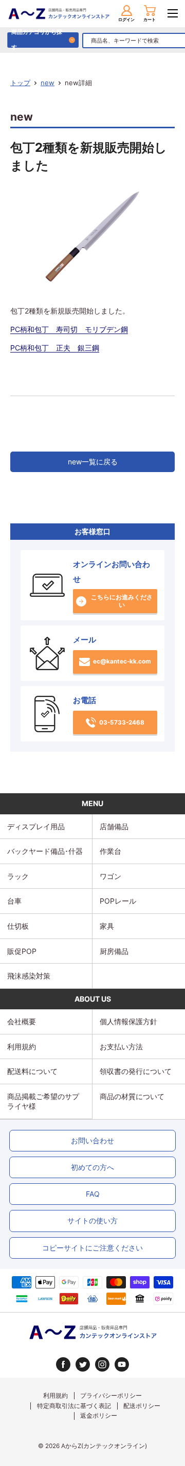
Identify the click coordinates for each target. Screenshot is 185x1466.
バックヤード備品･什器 (45, 851)
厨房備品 (114, 951)
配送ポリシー (141, 1406)
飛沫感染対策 (28, 975)
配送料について (32, 1071)
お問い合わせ (92, 1140)
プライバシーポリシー (111, 1395)
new (47, 83)
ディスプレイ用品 (36, 826)
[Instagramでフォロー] (102, 1364)
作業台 (110, 851)
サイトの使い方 (92, 1220)
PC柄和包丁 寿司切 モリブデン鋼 (69, 329)
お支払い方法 (121, 1046)
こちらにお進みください (122, 601)
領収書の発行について (136, 1071)
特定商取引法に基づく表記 (74, 1406)
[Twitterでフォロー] (83, 1364)
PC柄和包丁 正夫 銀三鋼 (54, 347)
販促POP (21, 951)
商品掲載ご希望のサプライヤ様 (43, 1101)
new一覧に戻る (93, 461)
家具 (107, 926)
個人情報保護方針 (128, 1021)
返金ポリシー (98, 1415)
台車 (14, 900)
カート (149, 19)
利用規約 (21, 1046)
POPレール (118, 900)
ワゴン (110, 876)
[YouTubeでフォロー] (122, 1364)
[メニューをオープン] (173, 13)
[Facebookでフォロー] (63, 1364)
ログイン (126, 19)
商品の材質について (132, 1096)
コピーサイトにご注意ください (92, 1247)
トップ (20, 83)
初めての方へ (92, 1167)
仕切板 (18, 926)
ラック (18, 876)
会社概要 (21, 1021)
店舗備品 (114, 826)
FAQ (93, 1193)
